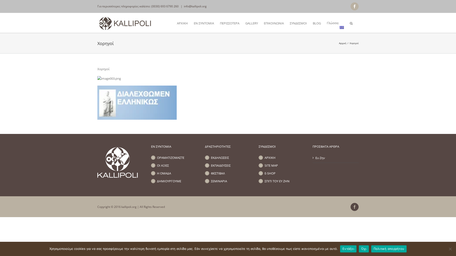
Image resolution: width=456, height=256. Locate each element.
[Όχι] (450, 249)
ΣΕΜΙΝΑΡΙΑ (219, 181)
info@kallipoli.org (195, 6)
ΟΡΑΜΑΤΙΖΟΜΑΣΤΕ (170, 157)
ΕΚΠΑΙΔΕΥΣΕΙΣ (221, 165)
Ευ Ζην (320, 158)
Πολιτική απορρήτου (389, 249)
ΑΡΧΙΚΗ (270, 157)
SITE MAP (271, 165)
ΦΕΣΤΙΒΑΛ (218, 173)
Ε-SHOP (270, 173)
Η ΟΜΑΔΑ (164, 173)
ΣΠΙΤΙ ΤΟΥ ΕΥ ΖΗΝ (277, 181)
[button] (351, 23)
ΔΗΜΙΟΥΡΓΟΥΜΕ (169, 181)
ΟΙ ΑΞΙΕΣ (163, 165)
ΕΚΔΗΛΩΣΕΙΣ (220, 157)
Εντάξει (348, 249)
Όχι (363, 249)
